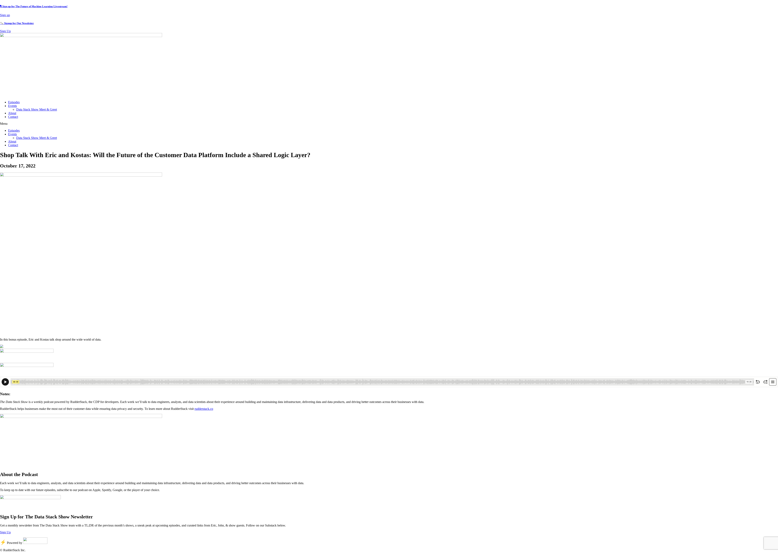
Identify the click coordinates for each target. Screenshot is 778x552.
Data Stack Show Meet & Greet (36, 109)
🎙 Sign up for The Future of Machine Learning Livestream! (33, 6)
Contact (13, 116)
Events (12, 106)
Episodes (14, 102)
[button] (389, 124)
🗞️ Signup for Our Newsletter (17, 23)
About (12, 113)
